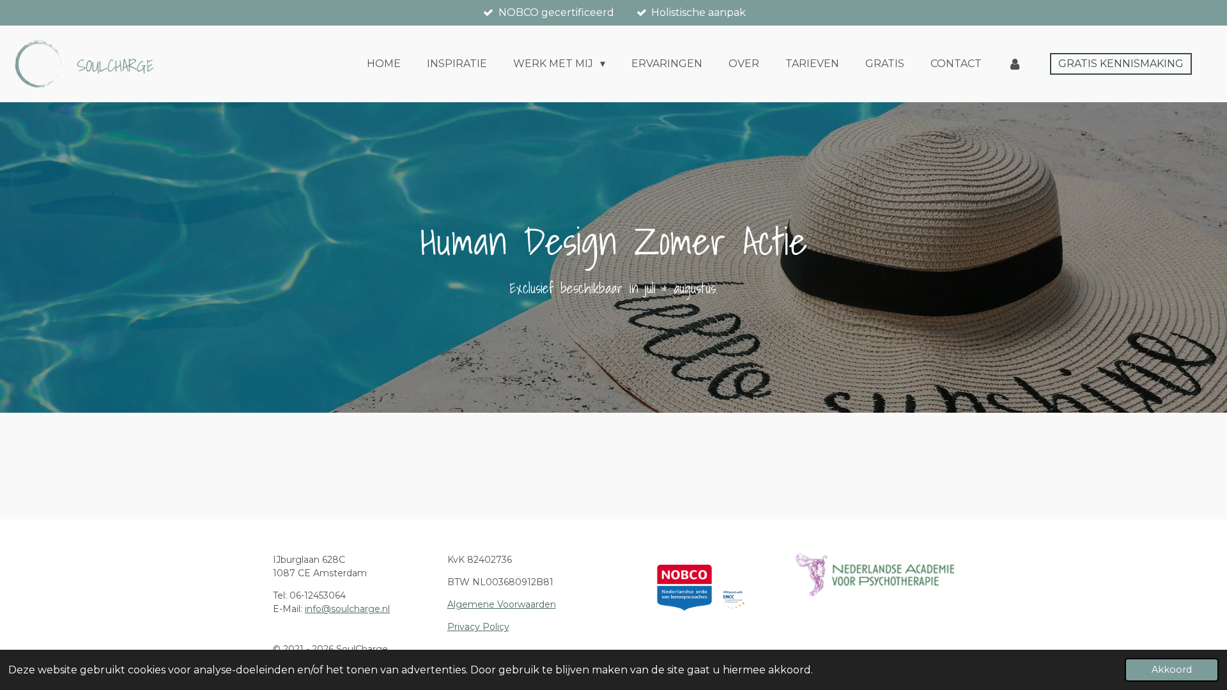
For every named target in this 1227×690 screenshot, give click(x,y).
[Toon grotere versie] (875, 574)
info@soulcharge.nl (347, 609)
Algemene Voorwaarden (501, 604)
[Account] (1014, 64)
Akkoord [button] (1172, 669)
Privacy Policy (478, 626)
